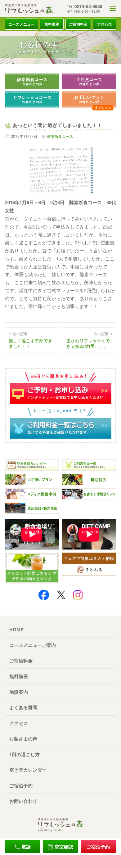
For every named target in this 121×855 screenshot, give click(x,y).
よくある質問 (23, 707)
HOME (16, 629)
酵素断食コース (32, 81)
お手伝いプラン (89, 99)
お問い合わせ (23, 801)
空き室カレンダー (28, 769)
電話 (26, 847)
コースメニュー (21, 24)
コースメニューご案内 (32, 645)
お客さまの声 (23, 738)
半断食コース (89, 81)
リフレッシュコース (32, 99)
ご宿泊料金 (78, 24)
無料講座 (51, 24)
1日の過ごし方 (24, 754)
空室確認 (64, 847)
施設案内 (18, 692)
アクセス (104, 24)
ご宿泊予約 (21, 785)
